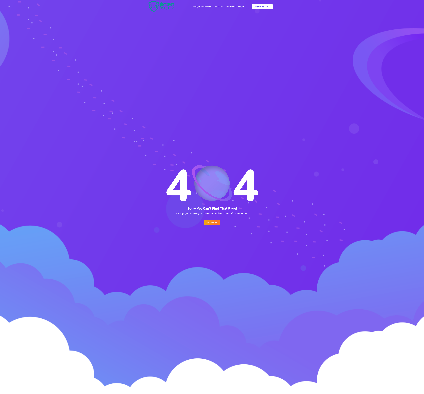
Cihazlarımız (231, 7)
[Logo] (161, 6)
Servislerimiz (217, 7)
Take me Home (212, 222)
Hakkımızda (206, 7)
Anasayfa (196, 7)
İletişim (241, 7)
